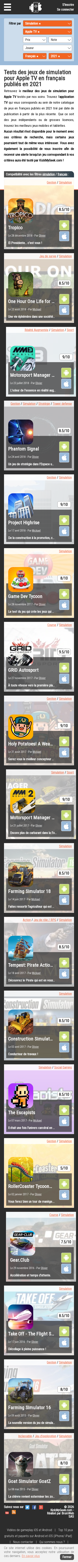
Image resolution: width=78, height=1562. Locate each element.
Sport (70, 330)
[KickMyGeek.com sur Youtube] (7, 1512)
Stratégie (44, 404)
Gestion (51, 182)
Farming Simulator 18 (29, 891)
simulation (48, 174)
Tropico (15, 227)
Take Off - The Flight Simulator (38, 1334)
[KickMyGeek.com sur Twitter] (27, 1507)
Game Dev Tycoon (25, 596)
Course (51, 625)
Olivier (42, 235)
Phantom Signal (23, 449)
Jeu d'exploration (45, 1436)
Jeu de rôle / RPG (45, 920)
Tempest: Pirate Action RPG (35, 965)
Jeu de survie (47, 256)
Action (27, 920)
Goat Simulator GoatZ (29, 1481)
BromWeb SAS (68, 1514)
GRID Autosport (23, 670)
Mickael (37, 309)
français (62, 174)
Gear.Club (19, 1260)
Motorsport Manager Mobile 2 (39, 817)
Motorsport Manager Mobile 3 (39, 375)
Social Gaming (63, 1067)
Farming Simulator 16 (29, 1407)
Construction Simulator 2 (32, 1039)
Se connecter (65, 9)
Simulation (65, 182)
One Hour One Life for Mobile (36, 301)
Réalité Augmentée (36, 330)
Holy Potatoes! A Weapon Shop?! (39, 744)
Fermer (67, 1557)
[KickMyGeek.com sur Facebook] (34, 1507)
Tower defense (62, 404)
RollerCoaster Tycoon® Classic (38, 1186)
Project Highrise (23, 522)
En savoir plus (31, 1556)
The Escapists (21, 1112)
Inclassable (25, 1436)
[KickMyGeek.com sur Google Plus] (41, 1507)
